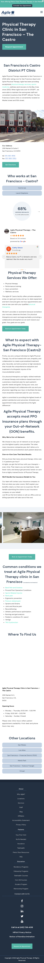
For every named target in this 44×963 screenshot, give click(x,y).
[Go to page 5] (23, 269)
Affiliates (21, 816)
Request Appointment (14, 47)
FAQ (21, 857)
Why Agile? (21, 794)
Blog (21, 812)
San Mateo (22, 745)
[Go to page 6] (25, 269)
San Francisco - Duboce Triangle (22, 766)
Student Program (21, 884)
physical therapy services (21, 84)
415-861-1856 (10, 156)
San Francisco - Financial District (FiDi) (22, 755)
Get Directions (10, 165)
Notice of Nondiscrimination (22, 936)
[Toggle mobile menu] (41, 12)
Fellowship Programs (21, 871)
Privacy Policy (21, 825)
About (21, 789)
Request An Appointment (22, 946)
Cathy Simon (17, 248)
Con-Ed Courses (21, 880)
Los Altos (22, 750)
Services (21, 803)
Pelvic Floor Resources (21, 852)
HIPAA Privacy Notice (22, 932)
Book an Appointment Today (15, 329)
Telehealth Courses (21, 876)
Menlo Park (22, 761)
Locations (21, 799)
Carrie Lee (22, 188)
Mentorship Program (21, 889)
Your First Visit (21, 835)
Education (21, 861)
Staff (21, 807)
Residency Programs (21, 867)
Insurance (21, 844)
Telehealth (21, 848)
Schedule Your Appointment (22, 5)
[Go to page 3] (20, 269)
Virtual (22, 771)
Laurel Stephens (22, 193)
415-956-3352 (10, 159)
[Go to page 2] (18, 269)
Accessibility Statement (21, 820)
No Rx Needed (21, 839)
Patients (21, 829)
